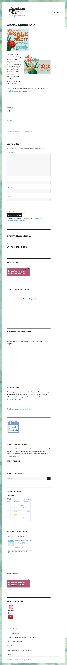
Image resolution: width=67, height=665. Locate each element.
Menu (56, 12)
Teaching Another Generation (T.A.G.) (19, 650)
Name (9, 179)
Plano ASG (9, 660)
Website (10, 196)
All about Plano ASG (13, 633)
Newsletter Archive (25, 409)
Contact (9, 654)
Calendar (10, 646)
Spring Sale (11, 57)
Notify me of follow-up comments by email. (19, 207)
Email (9, 187)
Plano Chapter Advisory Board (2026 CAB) (21, 637)
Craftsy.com (14, 91)
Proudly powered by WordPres (22, 660)
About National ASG (14, 629)
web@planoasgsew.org (15, 399)
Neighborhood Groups (14, 641)
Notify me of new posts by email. (16, 212)
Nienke (11, 131)
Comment (11, 153)
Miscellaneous (27, 131)
